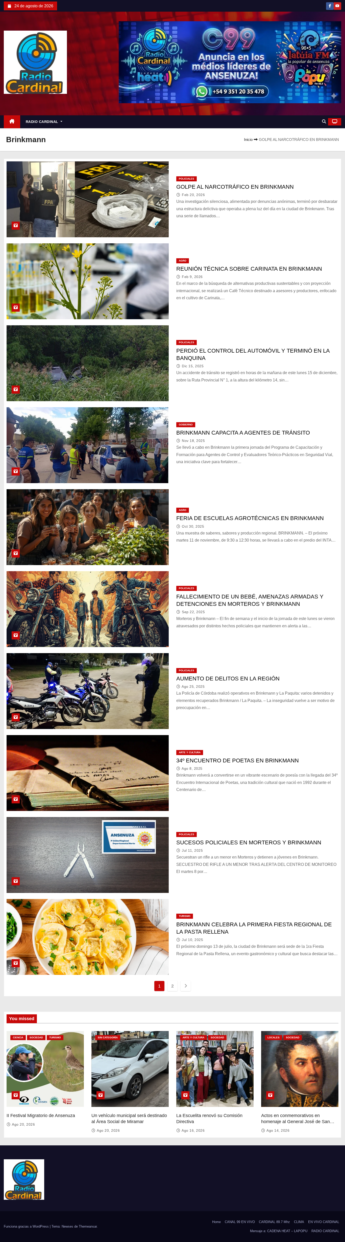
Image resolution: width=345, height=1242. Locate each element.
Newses (67, 1226)
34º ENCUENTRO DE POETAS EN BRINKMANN (237, 760)
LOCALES (273, 1037)
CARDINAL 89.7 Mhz (274, 1222)
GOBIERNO (186, 424)
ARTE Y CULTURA (190, 752)
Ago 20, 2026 (23, 1124)
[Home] (12, 121)
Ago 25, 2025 (193, 686)
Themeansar (88, 1226)
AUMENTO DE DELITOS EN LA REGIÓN (228, 678)
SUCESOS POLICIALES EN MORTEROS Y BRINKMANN (248, 842)
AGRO (182, 260)
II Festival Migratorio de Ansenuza (41, 1115)
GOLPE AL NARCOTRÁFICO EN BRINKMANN (235, 187)
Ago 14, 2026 (277, 1130)
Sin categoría (108, 1037)
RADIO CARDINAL (43, 122)
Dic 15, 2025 (193, 366)
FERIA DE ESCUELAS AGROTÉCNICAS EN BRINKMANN (250, 518)
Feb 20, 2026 (193, 195)
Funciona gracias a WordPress (27, 1226)
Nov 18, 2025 (193, 441)
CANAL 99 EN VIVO (240, 1222)
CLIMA (299, 1222)
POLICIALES (186, 178)
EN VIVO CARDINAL (323, 1222)
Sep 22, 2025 (193, 612)
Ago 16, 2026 (193, 1130)
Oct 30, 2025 (193, 526)
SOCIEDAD (36, 1037)
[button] (324, 121)
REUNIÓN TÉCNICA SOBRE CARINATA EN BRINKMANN (249, 269)
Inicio (248, 139)
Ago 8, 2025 (192, 768)
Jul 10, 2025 (192, 940)
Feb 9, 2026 (192, 277)
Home (216, 1222)
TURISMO (184, 916)
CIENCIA (18, 1037)
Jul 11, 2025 (192, 850)
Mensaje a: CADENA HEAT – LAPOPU (278, 1231)
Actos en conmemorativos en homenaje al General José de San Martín (295, 1121)
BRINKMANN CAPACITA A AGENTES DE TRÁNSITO (243, 433)
